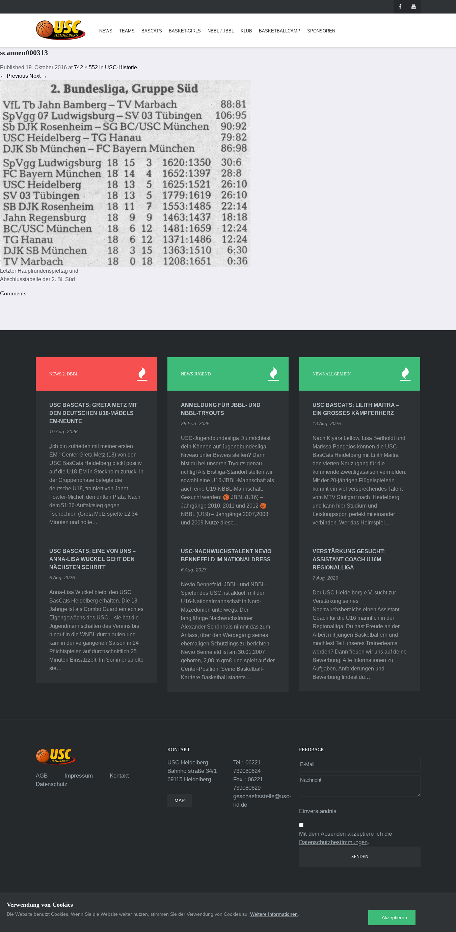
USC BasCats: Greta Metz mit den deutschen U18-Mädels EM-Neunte (93, 413)
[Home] (61, 30)
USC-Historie (121, 67)
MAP (180, 800)
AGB (42, 775)
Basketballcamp (279, 30)
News (105, 30)
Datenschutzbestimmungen (333, 842)
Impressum (78, 775)
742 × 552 (86, 67)
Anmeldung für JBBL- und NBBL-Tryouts (221, 409)
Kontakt (119, 775)
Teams (127, 30)
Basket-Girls (185, 30)
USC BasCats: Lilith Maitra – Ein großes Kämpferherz (356, 409)
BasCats (151, 30)
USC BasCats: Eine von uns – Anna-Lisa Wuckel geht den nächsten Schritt (92, 559)
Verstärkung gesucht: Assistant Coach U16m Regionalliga (349, 559)
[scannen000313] (125, 173)
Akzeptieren (394, 917)
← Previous (14, 76)
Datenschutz (52, 784)
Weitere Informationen (274, 914)
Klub (246, 30)
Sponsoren (321, 30)
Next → (38, 76)
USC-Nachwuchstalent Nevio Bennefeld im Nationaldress (226, 555)
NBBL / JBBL (221, 30)
